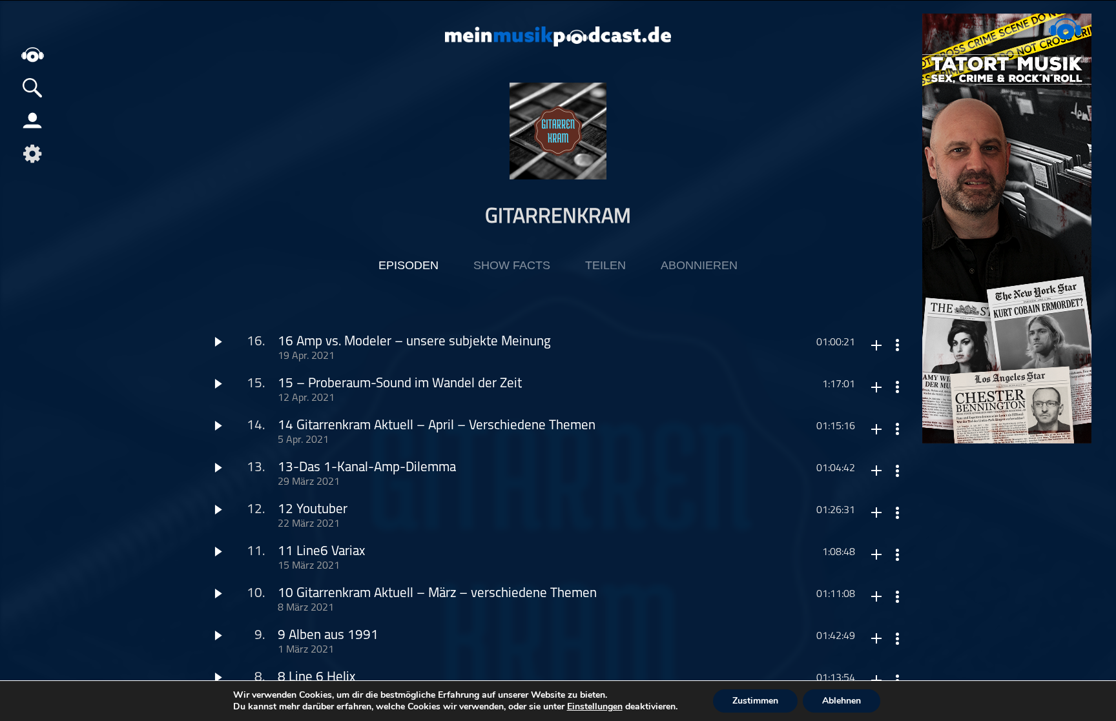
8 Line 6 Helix (316, 677)
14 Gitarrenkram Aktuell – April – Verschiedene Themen (436, 425)
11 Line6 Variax (321, 551)
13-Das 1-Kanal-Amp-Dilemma (367, 467)
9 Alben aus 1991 (328, 635)
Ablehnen (841, 701)
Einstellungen (595, 707)
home (32, 54)
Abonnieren (699, 265)
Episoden (408, 265)
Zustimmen (755, 701)
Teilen (605, 265)
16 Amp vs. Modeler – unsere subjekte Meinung (414, 342)
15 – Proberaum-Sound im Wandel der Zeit (400, 384)
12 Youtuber (312, 509)
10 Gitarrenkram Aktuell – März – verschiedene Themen (437, 593)
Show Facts (511, 265)
